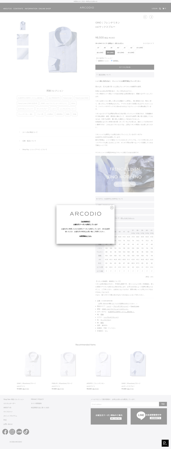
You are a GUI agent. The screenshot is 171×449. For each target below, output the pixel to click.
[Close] (111, 207)
